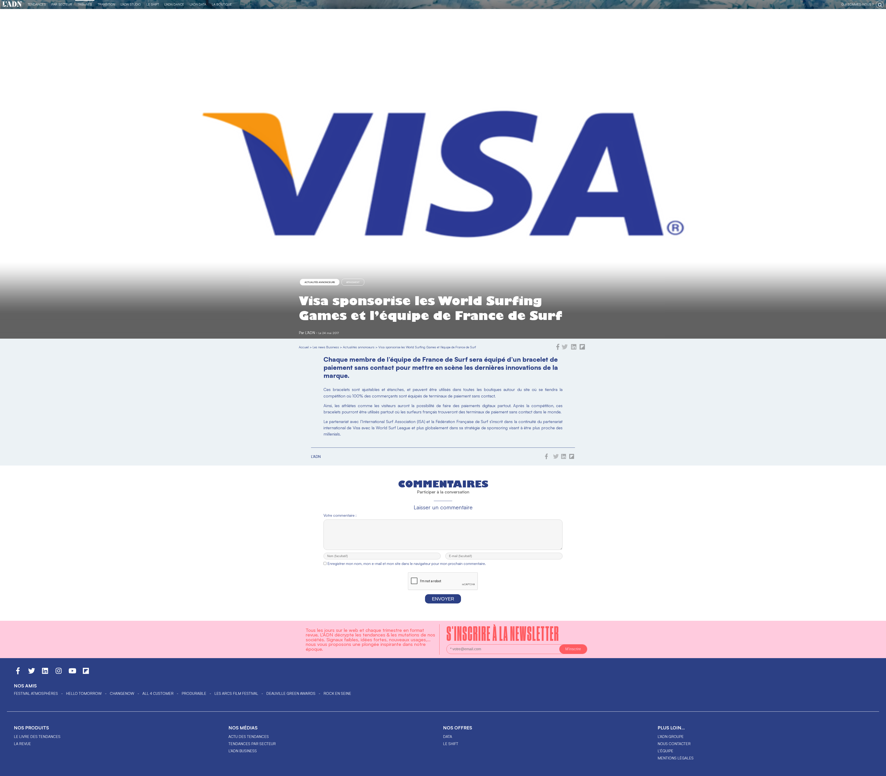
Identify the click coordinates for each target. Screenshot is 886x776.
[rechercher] (880, 5)
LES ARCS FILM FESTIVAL (236, 693)
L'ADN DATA (198, 4)
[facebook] (558, 348)
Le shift (450, 743)
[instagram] (59, 673)
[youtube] (72, 673)
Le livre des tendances (37, 736)
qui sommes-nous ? (857, 4)
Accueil (304, 347)
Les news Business (326, 347)
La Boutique (222, 4)
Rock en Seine (337, 693)
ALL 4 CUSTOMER (158, 693)
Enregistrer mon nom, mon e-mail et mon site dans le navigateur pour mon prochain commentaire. (406, 563)
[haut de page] (878, 770)
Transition (106, 4)
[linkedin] (573, 348)
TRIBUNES (85, 4)
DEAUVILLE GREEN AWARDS (290, 693)
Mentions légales (676, 758)
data (447, 736)
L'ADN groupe (671, 736)
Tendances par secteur (252, 743)
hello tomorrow (84, 693)
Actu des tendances (248, 736)
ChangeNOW (122, 693)
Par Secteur (61, 4)
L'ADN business (242, 751)
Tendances (37, 4)
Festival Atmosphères (36, 693)
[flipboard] (582, 348)
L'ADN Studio (131, 4)
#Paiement (352, 282)
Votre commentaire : (339, 515)
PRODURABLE (194, 693)
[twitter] (565, 348)
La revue (22, 743)
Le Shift (153, 4)
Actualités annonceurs (320, 282)
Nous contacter (674, 743)
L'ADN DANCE (174, 4)
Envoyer (443, 598)
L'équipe (665, 751)
